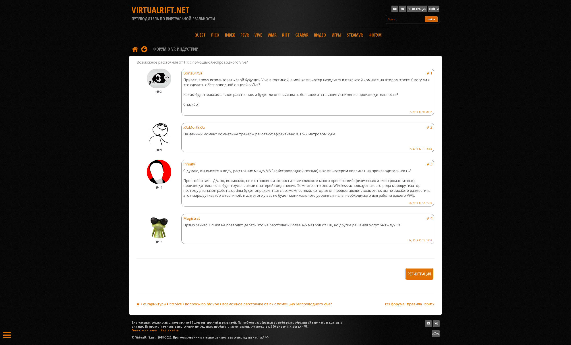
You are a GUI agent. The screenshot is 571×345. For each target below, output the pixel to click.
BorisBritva (192, 73)
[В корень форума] (135, 49)
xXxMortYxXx (194, 127)
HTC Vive (176, 304)
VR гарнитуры (155, 304)
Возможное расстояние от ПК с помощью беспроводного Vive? (277, 304)
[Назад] (144, 49)
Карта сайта (170, 330)
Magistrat (191, 218)
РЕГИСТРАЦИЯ (419, 274)
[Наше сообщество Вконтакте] (402, 9)
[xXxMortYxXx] (159, 146)
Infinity (189, 164)
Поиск (429, 304)
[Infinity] (159, 183)
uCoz (436, 333)
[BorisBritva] (159, 87)
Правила (414, 304)
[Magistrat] (159, 237)
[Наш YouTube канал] (394, 9)
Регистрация (417, 8)
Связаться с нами (144, 330)
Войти (434, 8)
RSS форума (394, 304)
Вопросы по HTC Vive (202, 304)
